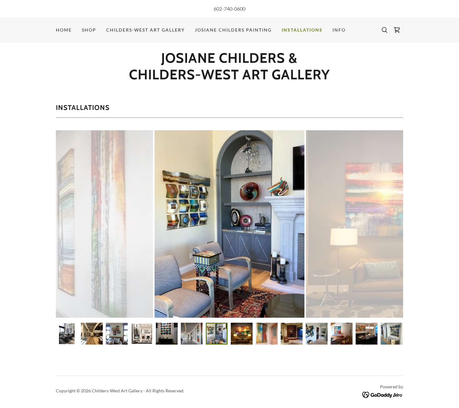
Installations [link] (302, 29)
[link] (397, 30)
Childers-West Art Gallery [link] (145, 29)
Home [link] (64, 29)
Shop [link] (89, 29)
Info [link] (339, 29)
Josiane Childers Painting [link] (233, 29)
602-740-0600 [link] (229, 9)
